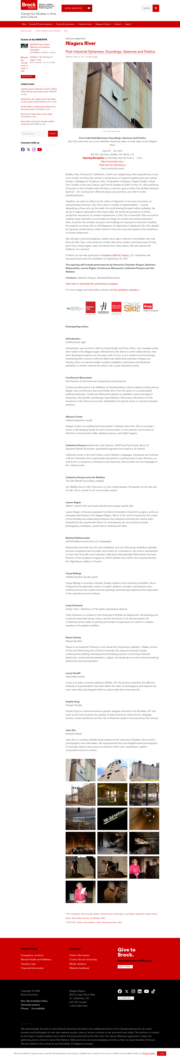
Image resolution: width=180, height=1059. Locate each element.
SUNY (103, 918)
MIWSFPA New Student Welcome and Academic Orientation (40, 47)
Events (98, 922)
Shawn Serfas (76, 918)
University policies (30, 1004)
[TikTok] (153, 991)
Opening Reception (93, 157)
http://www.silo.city (111, 161)
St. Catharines (95, 918)
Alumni (79, 922)
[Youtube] (39, 149)
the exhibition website (125, 289)
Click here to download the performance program (92, 283)
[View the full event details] (24, 46)
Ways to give (124, 967)
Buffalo (96, 914)
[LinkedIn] (140, 991)
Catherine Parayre (106, 914)
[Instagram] (34, 149)
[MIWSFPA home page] (38, 5)
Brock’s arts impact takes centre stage (36, 114)
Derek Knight (118, 914)
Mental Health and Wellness (36, 959)
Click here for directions (111, 164)
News (66, 31)
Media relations (77, 963)
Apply (127, 24)
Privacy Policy (148, 1053)
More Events (27, 76)
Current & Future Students (40, 24)
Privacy (24, 1008)
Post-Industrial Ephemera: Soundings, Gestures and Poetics (110, 51)
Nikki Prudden (93, 57)
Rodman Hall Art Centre (115, 255)
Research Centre (103, 24)
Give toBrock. (127, 952)
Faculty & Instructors (109, 922)
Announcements (89, 922)
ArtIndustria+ (75, 914)
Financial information (32, 968)
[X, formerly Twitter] (28, 149)
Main (24, 24)
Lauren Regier (129, 914)
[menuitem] (77, 8)
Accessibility (38, 1008)
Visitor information (79, 955)
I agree (162, 1054)
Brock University (26, 31)
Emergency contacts (32, 955)
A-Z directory (125, 998)
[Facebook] (23, 149)
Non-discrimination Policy (34, 1001)
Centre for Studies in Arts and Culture (38, 15)
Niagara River (140, 914)
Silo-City (85, 918)
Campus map (28, 963)
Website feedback (79, 968)
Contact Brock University (83, 959)
